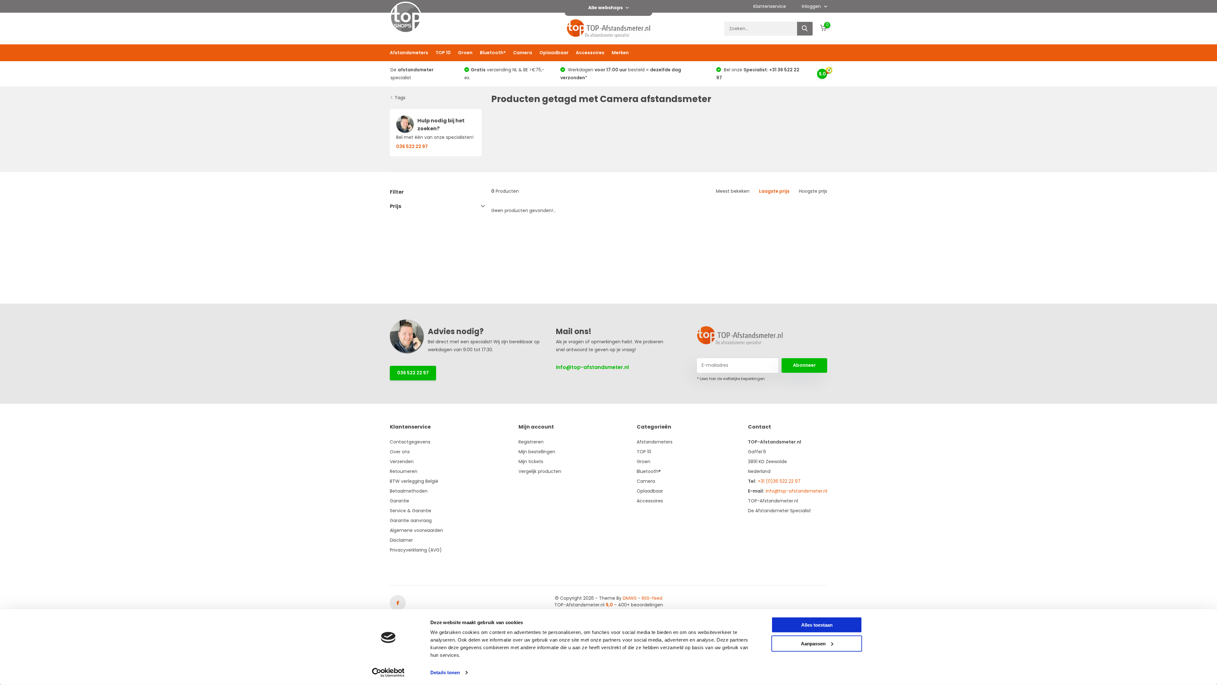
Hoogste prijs (813, 191)
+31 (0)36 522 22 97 (779, 481)
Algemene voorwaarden (416, 530)
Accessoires (590, 52)
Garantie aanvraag (411, 520)
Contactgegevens (410, 442)
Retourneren (403, 471)
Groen (465, 52)
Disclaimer (401, 540)
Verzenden (402, 461)
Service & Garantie (410, 510)
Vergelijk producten (539, 471)
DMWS (630, 598)
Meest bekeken (733, 191)
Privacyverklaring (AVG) (416, 550)
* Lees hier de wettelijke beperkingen (731, 378)
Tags (400, 97)
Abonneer (804, 365)
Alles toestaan (817, 625)
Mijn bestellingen (536, 452)
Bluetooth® (493, 52)
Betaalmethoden (409, 491)
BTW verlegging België (414, 481)
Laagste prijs (774, 191)
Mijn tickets (530, 461)
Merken (620, 52)
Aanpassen (813, 643)
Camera (522, 52)
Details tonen (445, 672)
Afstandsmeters (409, 52)
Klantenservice (769, 6)
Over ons (400, 452)
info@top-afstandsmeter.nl (592, 367)
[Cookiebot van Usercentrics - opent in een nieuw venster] (388, 672)
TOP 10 (443, 52)
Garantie (399, 501)
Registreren (531, 442)
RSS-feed (652, 598)
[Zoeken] (805, 29)
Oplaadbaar (554, 52)
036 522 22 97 (413, 373)
